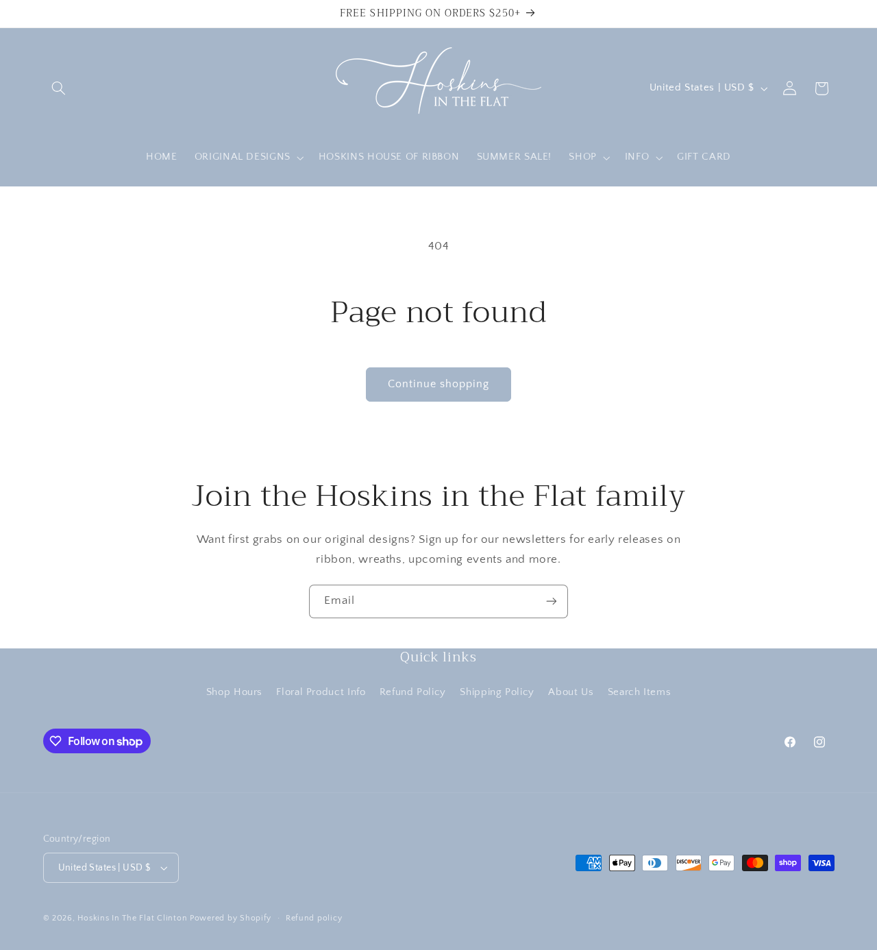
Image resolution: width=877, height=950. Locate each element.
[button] (59, 88)
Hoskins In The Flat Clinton (132, 918)
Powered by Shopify (230, 918)
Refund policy (314, 918)
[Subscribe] (551, 601)
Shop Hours (234, 692)
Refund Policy (413, 692)
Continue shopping (439, 384)
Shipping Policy (497, 692)
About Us (570, 692)
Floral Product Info (320, 692)
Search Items (639, 692)
